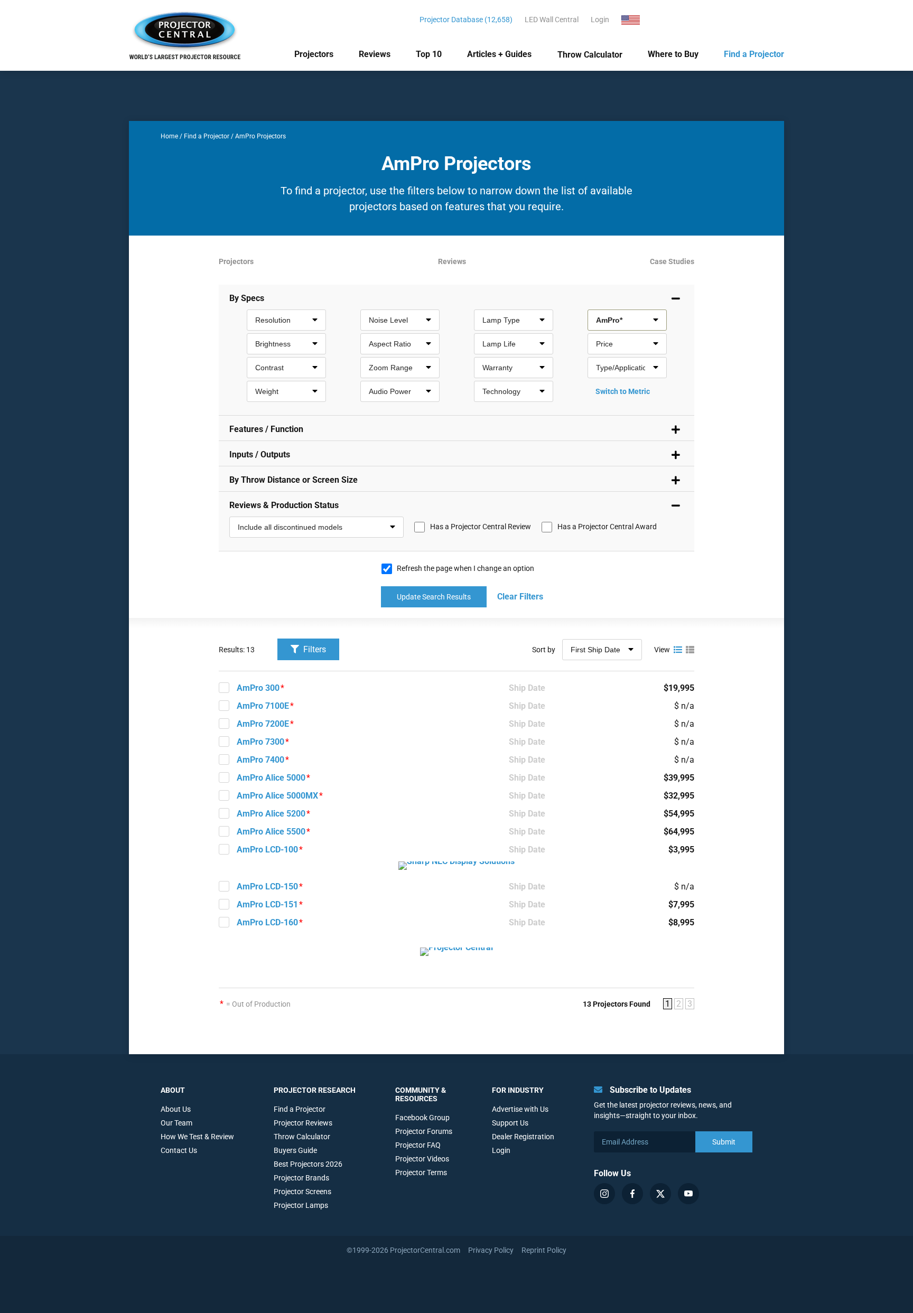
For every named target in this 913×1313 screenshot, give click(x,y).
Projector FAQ (418, 1145)
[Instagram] (604, 1193)
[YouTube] (688, 1193)
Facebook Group (422, 1117)
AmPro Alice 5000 (271, 778)
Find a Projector (754, 54)
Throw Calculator (589, 55)
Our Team (176, 1123)
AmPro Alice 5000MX (277, 796)
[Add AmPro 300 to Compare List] (224, 687)
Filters (313, 649)
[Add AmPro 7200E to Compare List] (224, 723)
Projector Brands (301, 1178)
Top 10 (429, 54)
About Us (176, 1109)
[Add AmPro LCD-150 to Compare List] (224, 886)
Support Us (510, 1123)
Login (600, 19)
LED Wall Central (552, 19)
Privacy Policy (491, 1250)
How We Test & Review (197, 1136)
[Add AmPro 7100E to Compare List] (224, 705)
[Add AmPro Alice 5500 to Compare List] (224, 831)
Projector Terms (421, 1172)
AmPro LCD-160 (267, 922)
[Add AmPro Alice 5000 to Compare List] (224, 777)
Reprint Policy (543, 1250)
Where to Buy (673, 54)
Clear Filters (520, 597)
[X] (660, 1193)
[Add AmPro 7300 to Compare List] (224, 741)
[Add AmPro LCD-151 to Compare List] (224, 904)
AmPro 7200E (263, 724)
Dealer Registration (523, 1136)
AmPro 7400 (260, 760)
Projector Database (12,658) (466, 19)
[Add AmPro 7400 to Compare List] (224, 759)
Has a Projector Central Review (480, 526)
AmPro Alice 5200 (271, 814)
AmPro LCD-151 (267, 904)
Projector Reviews (303, 1123)
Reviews (374, 54)
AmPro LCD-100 (267, 850)
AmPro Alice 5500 (271, 832)
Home (169, 136)
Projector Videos (422, 1159)
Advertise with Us (520, 1109)
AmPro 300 (258, 688)
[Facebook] (632, 1193)
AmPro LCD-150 (267, 886)
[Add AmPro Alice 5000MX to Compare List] (224, 795)
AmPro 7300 (260, 742)
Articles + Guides (499, 54)
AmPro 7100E (263, 706)
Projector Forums (423, 1131)
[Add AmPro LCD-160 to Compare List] (224, 922)
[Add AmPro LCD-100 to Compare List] (224, 849)
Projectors (313, 54)
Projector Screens (302, 1191)
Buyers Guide (295, 1150)
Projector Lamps (301, 1205)
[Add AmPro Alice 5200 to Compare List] (224, 813)
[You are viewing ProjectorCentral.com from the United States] (636, 19)
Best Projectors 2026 (308, 1164)
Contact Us (179, 1150)
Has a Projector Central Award (607, 526)
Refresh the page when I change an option (465, 568)
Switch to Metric (622, 391)
